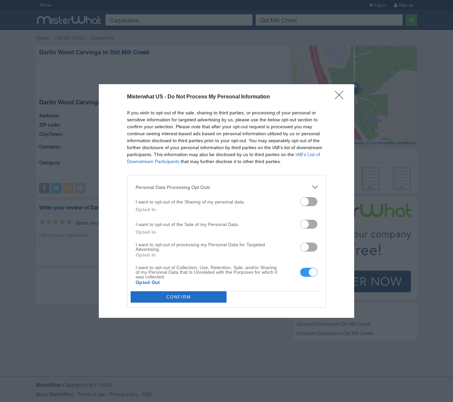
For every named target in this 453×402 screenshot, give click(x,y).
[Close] (341, 97)
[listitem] (226, 187)
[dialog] (226, 201)
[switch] (308, 201)
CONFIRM (178, 297)
